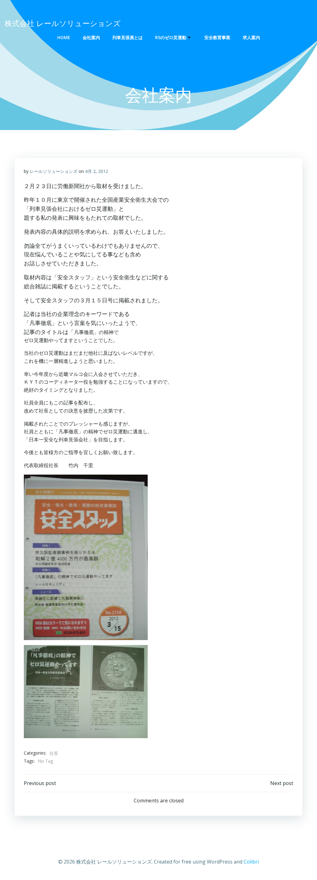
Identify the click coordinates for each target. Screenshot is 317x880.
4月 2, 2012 (96, 171)
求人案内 (251, 37)
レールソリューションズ (53, 171)
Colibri (251, 861)
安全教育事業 (217, 37)
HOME (63, 37)
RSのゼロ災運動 (170, 37)
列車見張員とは (127, 37)
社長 (54, 753)
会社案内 (91, 37)
